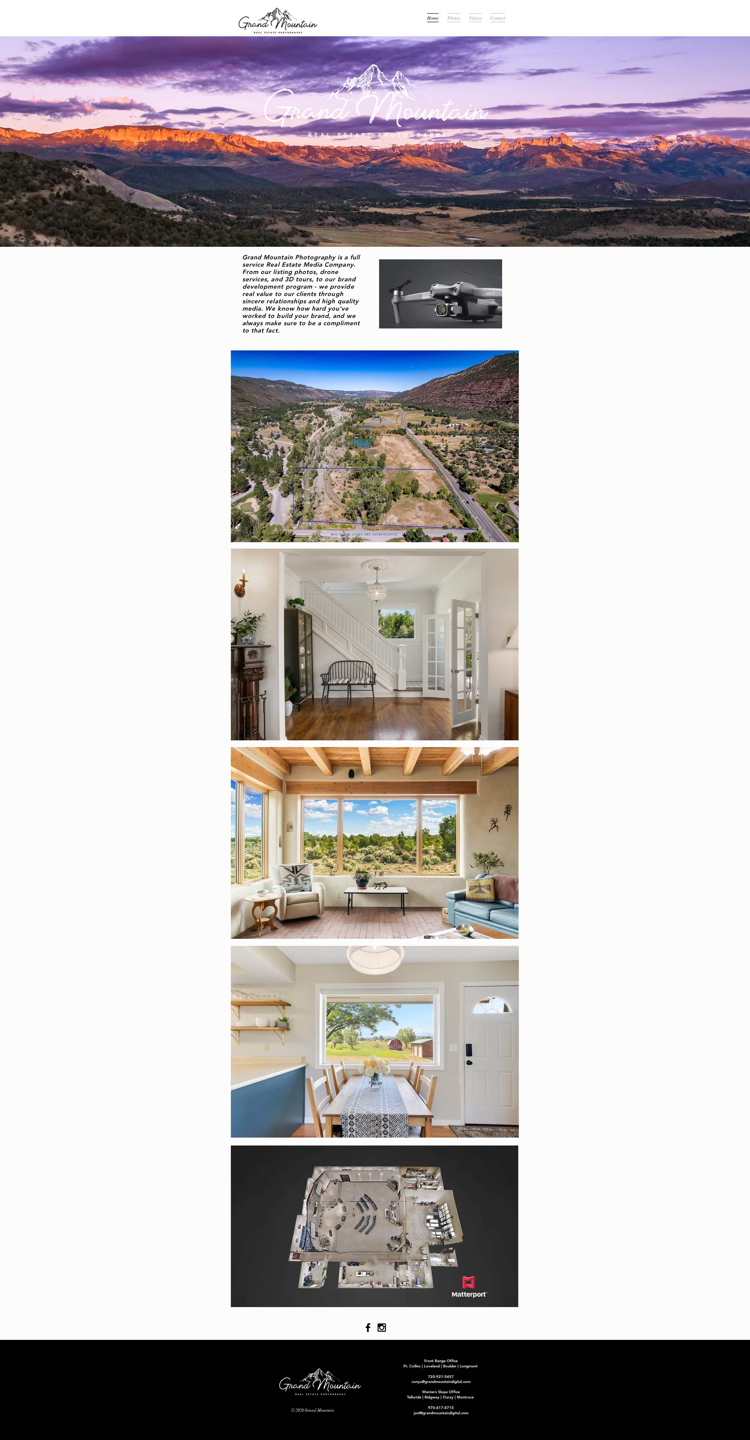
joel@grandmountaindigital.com (441, 1412)
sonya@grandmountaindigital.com (441, 1381)
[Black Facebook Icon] (368, 1327)
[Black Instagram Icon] (382, 1327)
